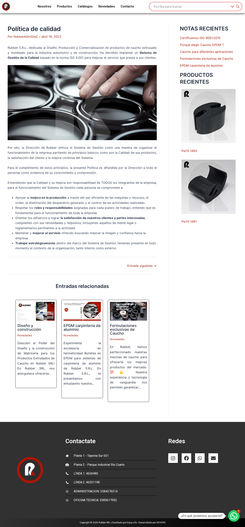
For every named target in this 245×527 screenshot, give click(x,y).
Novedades (106, 6)
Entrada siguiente (141, 265)
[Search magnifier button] (237, 6)
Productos (64, 6)
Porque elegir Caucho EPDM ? (202, 45)
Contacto (127, 6)
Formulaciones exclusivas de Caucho (123, 329)
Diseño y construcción (29, 327)
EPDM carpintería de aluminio (82, 327)
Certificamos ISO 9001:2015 (200, 38)
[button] (234, 516)
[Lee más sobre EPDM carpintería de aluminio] (82, 311)
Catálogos (85, 6)
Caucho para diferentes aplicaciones (206, 52)
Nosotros (44, 6)
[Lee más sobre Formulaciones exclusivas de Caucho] (128, 311)
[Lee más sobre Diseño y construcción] (36, 311)
